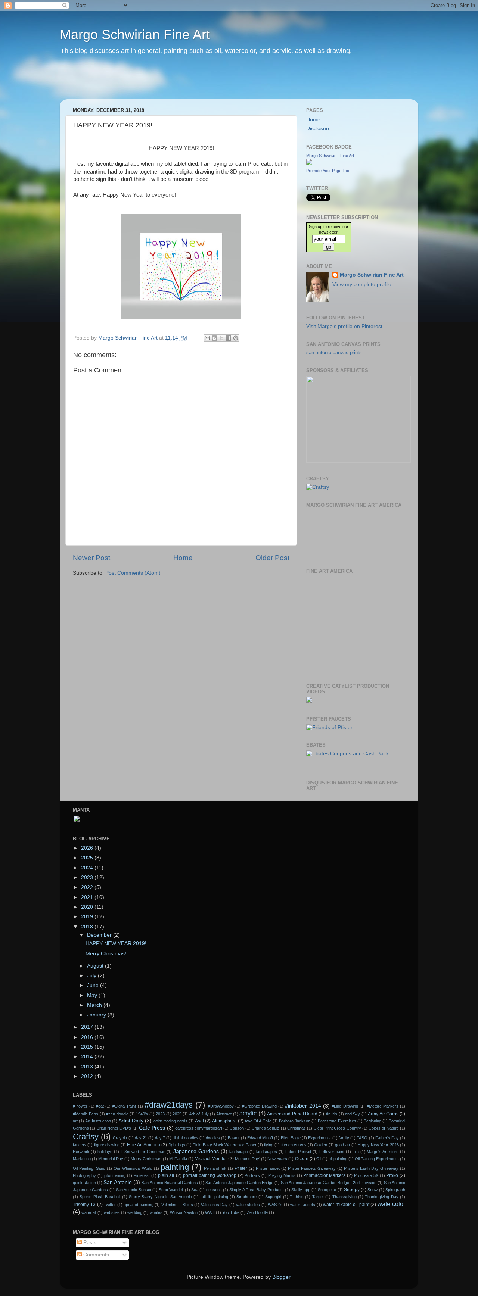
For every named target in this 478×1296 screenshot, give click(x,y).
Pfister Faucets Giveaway (312, 1168)
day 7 (160, 1138)
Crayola (120, 1138)
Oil (318, 1158)
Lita (356, 1151)
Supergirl (273, 1196)
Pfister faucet (268, 1168)
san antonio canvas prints (334, 352)
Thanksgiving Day (381, 1196)
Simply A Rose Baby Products (256, 1189)
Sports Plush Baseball (100, 1196)
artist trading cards (170, 1121)
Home (183, 558)
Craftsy (86, 1136)
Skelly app (300, 1189)
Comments (95, 1255)
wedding (134, 1212)
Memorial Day (110, 1158)
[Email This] (207, 338)
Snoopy (352, 1189)
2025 (87, 858)
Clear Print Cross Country (337, 1128)
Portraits (252, 1175)
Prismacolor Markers (324, 1175)
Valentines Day (214, 1204)
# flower (80, 1106)
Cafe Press (152, 1128)
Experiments (319, 1138)
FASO (362, 1138)
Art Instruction (98, 1121)
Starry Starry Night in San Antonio (160, 1196)
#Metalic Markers (382, 1106)
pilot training (115, 1175)
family (344, 1138)
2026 (87, 848)
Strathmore (246, 1196)
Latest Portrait (298, 1151)
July (92, 975)
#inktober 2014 (303, 1106)
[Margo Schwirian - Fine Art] (309, 163)
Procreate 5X (366, 1175)
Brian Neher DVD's (114, 1128)
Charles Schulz (265, 1128)
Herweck (81, 1151)
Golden (320, 1145)
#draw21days (169, 1104)
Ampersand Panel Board (292, 1114)
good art (342, 1145)
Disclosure (318, 128)
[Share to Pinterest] (235, 338)
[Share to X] (221, 338)
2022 (87, 887)
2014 (87, 1056)
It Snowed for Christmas (143, 1151)
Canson (237, 1128)
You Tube (230, 1212)
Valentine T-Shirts (177, 1204)
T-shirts (297, 1196)
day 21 (141, 1138)
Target (318, 1196)
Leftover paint (331, 1151)
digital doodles (185, 1138)
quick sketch (84, 1182)
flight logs (176, 1145)
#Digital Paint (124, 1106)
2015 (87, 1047)
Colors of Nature (384, 1128)
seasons (214, 1189)
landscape (238, 1151)
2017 (87, 1027)
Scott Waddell (171, 1189)
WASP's (275, 1204)
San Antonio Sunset (133, 1189)
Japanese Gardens (196, 1151)
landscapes (266, 1151)
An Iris (331, 1114)
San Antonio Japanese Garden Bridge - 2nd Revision (328, 1182)
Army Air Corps (383, 1114)
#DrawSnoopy (221, 1106)
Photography (84, 1175)
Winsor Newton (184, 1212)
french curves (294, 1145)
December (100, 935)
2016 (87, 1037)
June (93, 985)
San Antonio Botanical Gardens (170, 1182)
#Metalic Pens (85, 1114)
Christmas (296, 1128)
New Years (277, 1158)
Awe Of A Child (258, 1121)
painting (175, 1167)
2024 (87, 868)
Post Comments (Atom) (133, 573)
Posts (89, 1242)
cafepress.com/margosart (198, 1128)
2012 (87, 1076)
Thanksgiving (344, 1196)
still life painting (214, 1196)
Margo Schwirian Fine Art (135, 34)
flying (268, 1145)
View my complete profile (361, 284)
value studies (248, 1204)
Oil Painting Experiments (377, 1158)
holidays (104, 1151)
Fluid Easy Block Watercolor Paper (224, 1145)
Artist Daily (130, 1121)
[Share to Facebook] (228, 338)
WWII (210, 1212)
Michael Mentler (211, 1158)
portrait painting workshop (209, 1175)
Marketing (82, 1158)
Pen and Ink (215, 1168)
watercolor (391, 1203)
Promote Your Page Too (327, 170)
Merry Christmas (146, 1158)
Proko (392, 1175)
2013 (87, 1066)
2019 (87, 916)
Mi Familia (178, 1158)
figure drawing (107, 1145)
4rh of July (199, 1114)
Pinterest (142, 1175)
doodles (213, 1138)
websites (112, 1212)
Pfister (241, 1168)
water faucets (302, 1204)
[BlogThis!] (214, 338)
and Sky (352, 1114)
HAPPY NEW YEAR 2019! (116, 943)
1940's (142, 1114)
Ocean (301, 1158)
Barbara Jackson (294, 1121)
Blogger (281, 1277)
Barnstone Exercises (337, 1121)
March (95, 1005)
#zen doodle (117, 1114)
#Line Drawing (345, 1106)
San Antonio (117, 1182)
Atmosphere (224, 1121)
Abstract (224, 1114)
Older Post (272, 558)
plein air (166, 1175)
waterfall (88, 1212)
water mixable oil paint (346, 1204)
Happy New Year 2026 (378, 1145)
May (93, 995)
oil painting (338, 1158)
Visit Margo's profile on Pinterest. (345, 326)
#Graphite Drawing (259, 1106)
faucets (79, 1145)
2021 (87, 897)
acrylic (248, 1113)
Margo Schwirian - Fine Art (330, 155)
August (96, 966)
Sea (194, 1189)
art (75, 1121)
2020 (87, 907)
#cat (100, 1106)
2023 (87, 877)
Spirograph (395, 1189)
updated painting (138, 1204)
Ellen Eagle (291, 1138)
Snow (372, 1189)
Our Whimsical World (133, 1168)
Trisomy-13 (84, 1204)
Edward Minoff (260, 1138)
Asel (199, 1121)
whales (156, 1212)
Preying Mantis (281, 1175)
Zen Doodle (257, 1212)
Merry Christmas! (106, 953)
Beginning (372, 1121)
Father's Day (387, 1138)
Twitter (110, 1204)
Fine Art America (143, 1144)
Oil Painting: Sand (89, 1168)
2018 (87, 927)
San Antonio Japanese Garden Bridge (239, 1182)
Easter (234, 1138)
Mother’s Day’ (247, 1158)
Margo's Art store (382, 1151)
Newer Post (91, 558)
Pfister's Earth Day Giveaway (371, 1168)
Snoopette (327, 1189)
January (97, 1015)
